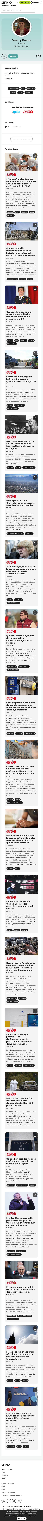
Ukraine (22, 279)
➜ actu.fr (8, 79)
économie (10, 1446)
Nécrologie (11, 343)
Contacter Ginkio (8, 1483)
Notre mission (7, 1469)
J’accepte (21, 1518)
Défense (23, 340)
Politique (10, 1251)
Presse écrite (14, 89)
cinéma (18, 467)
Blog (3, 1478)
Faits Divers (11, 1316)
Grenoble (29, 533)
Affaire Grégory (13, 603)
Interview (30, 89)
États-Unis (10, 1185)
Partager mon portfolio (21, 139)
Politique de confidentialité (27, 1516)
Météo (17, 1380)
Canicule (10, 215)
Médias (13, 5)
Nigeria (32, 1185)
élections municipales (15, 533)
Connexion (36, 2)
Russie (30, 279)
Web (23, 89)
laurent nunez (12, 1319)
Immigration (21, 1251)
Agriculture (19, 405)
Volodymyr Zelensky (14, 802)
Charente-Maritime (25, 1316)
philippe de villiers (14, 1254)
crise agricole (12, 408)
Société (10, 212)
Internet (10, 733)
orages (25, 1380)
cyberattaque (30, 733)
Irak (16, 340)
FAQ (3, 1472)
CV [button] (4, 56)
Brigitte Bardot (29, 467)
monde (31, 340)
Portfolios (5, 5)
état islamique (22, 1185)
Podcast (5, 1475)
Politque (29, 92)
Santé (17, 212)
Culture (10, 467)
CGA (3, 1489)
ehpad (32, 212)
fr (17, 2)
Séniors (24, 212)
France (9, 340)
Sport (13, 92)
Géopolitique (12, 279)
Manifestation (24, 666)
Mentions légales (8, 1492)
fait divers (18, 599)
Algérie (24, 930)
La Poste (19, 733)
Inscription (24, 2)
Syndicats (22, 998)
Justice (9, 599)
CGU (3, 1486)
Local (20, 92)
